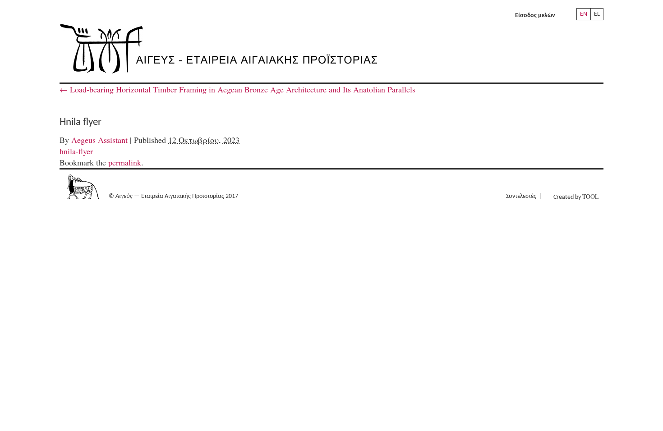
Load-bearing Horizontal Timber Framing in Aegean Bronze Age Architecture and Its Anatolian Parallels (237, 89)
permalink (124, 162)
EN (583, 14)
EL (597, 14)
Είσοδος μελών (535, 15)
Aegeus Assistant (99, 139)
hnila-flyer (76, 151)
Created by (576, 196)
